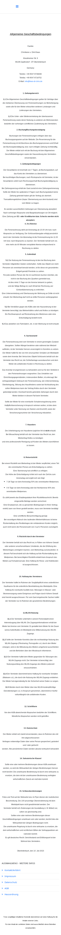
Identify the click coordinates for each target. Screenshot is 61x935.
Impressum (10, 876)
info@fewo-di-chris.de (33, 81)
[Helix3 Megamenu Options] (17, 6)
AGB (6, 888)
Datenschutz (10, 882)
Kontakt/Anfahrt (12, 870)
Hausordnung (11, 894)
